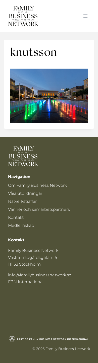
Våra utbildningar (25, 193)
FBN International (25, 281)
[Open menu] (85, 16)
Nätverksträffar (22, 201)
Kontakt (16, 217)
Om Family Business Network (37, 185)
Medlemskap (21, 225)
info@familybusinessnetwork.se (39, 275)
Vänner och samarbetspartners (39, 209)
